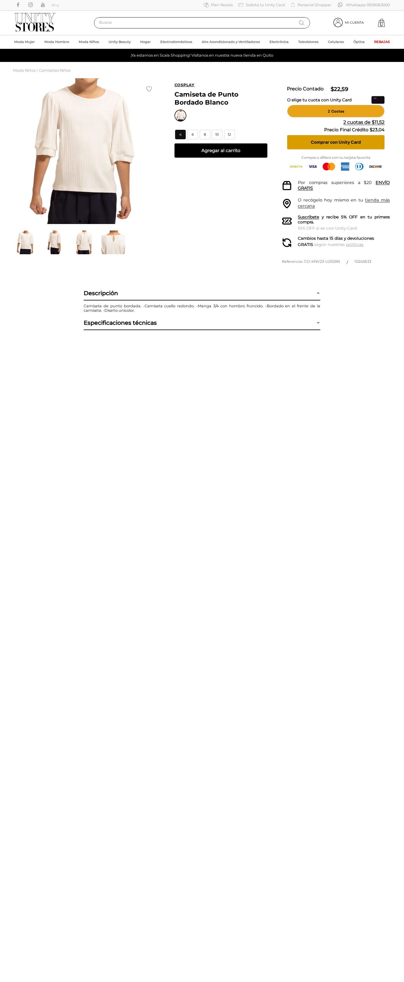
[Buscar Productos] (301, 22)
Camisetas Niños (54, 70)
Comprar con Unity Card (336, 142)
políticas (354, 244)
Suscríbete (308, 217)
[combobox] (202, 22)
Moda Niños (24, 70)
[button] (180, 134)
